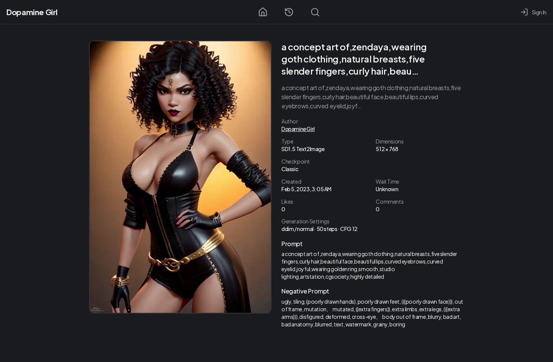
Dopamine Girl (32, 12)
